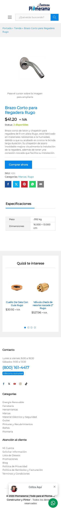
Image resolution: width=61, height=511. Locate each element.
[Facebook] (3, 384)
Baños (6, 427)
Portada (7, 28)
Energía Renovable (13, 402)
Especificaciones (18, 203)
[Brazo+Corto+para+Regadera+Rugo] (16, 184)
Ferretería (8, 406)
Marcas (22, 176)
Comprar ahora (18, 164)
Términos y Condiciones (16, 473)
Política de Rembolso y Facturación (22, 469)
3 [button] (31, 327)
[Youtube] (14, 384)
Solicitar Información (14, 451)
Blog (5, 462)
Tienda (17, 28)
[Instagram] (20, 384)
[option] (17, 296)
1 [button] (25, 327)
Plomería (7, 431)
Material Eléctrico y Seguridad (19, 416)
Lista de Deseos (11, 455)
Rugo (31, 176)
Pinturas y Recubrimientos (17, 424)
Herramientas (10, 409)
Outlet (6, 420)
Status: (9, 124)
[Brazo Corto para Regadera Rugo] (8, 184)
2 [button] (28, 327)
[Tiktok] (26, 384)
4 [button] (35, 327)
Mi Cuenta (8, 448)
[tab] (20, 205)
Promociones (10, 459)
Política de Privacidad (14, 466)
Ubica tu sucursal (13, 373)
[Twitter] (9, 384)
